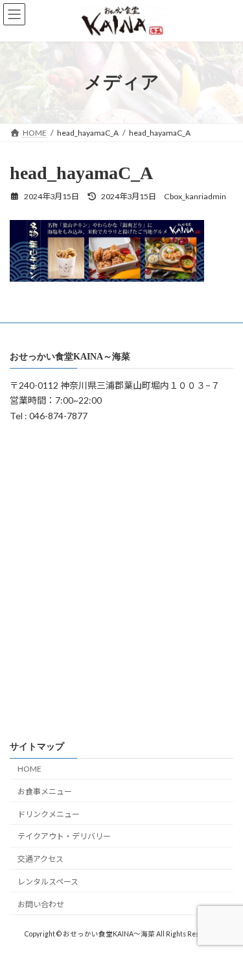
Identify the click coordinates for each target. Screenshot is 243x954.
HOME (29, 769)
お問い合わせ (40, 904)
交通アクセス (40, 859)
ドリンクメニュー (48, 813)
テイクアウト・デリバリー (64, 836)
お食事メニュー (44, 791)
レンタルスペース (47, 882)
